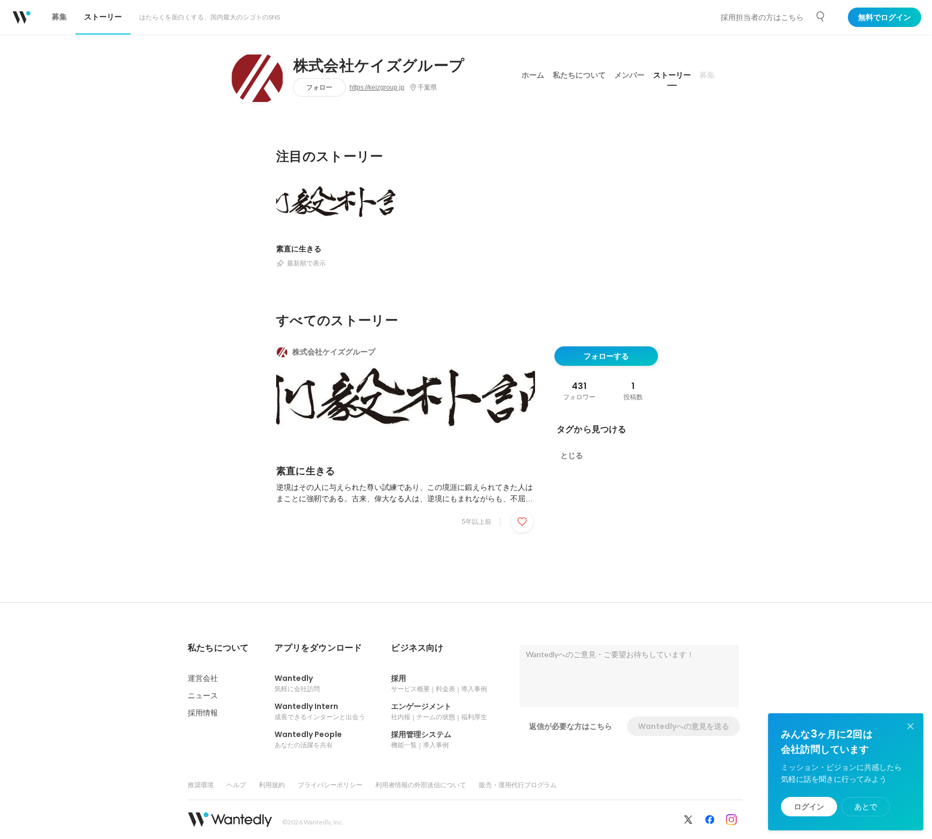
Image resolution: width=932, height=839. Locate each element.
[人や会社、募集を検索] (821, 17)
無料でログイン (884, 17)
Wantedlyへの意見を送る (683, 726)
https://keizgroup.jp (377, 87)
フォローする (606, 356)
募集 (707, 75)
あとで (865, 806)
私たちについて (579, 75)
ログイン (809, 806)
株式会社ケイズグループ (379, 66)
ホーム (533, 75)
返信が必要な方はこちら (570, 726)
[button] (218, 648)
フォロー (319, 87)
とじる (571, 455)
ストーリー (672, 75)
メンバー (629, 75)
